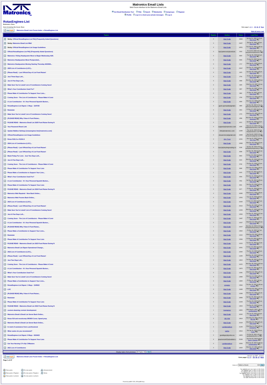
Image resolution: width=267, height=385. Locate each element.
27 (259, 27)
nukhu (227, 331)
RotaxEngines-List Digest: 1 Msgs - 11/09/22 (23, 285)
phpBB (130, 381)
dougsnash (253, 119)
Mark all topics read (257, 31)
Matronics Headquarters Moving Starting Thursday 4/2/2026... (30, 64)
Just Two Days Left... (15, 260)
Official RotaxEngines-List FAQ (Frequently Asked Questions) (35, 39)
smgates (227, 285)
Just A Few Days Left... (16, 81)
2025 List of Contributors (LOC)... (20, 68)
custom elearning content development (22, 310)
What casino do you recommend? (20, 331)
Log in (169, 15)
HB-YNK (227, 318)
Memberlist (158, 12)
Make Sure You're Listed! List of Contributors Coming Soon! (30, 85)
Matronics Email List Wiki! (22, 43)
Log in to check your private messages (149, 15)
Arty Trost (227, 139)
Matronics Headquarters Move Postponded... (24, 60)
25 (255, 27)
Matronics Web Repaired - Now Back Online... (24, 193)
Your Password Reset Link (17, 126)
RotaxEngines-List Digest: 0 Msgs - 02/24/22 (24, 335)
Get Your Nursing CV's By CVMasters (21, 343)
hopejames (227, 310)
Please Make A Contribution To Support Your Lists (26, 168)
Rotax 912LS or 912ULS (16, 139)
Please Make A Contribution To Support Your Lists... (26, 93)
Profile (129, 15)
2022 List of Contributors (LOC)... (20, 252)
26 (257, 27)
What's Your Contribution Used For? (21, 89)
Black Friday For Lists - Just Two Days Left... (24, 156)
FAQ (139, 12)
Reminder (11, 110)
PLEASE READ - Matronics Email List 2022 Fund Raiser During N (31, 306)
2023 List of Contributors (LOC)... (20, 202)
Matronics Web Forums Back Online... (21, 197)
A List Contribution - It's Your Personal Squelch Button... (28, 101)
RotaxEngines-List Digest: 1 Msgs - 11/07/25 (23, 106)
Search (147, 12)
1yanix (253, 332)
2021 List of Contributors (17, 348)
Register (181, 12)
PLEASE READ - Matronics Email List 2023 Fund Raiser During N (31, 243)
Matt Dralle (227, 39)
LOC (9, 289)
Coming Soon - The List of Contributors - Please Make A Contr (30, 97)
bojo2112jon (253, 327)
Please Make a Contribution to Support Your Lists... (26, 172)
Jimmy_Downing (253, 340)
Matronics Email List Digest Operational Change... (26, 247)
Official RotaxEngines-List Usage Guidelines (29, 47)
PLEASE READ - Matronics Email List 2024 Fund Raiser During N (31, 189)
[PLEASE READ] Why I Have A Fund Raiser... (24, 118)
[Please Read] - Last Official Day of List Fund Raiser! (27, 72)
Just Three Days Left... (16, 76)
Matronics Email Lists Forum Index (29, 30)
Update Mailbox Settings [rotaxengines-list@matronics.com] (30, 131)
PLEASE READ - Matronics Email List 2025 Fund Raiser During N (31, 122)
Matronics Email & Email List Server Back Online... (26, 314)
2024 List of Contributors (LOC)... (20, 143)
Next (262, 27)
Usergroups (170, 12)
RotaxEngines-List (16, 21)
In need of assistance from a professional (23, 327)
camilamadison (253, 311)
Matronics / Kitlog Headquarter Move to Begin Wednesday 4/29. (31, 56)
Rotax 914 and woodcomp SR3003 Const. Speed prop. (27, 318)
